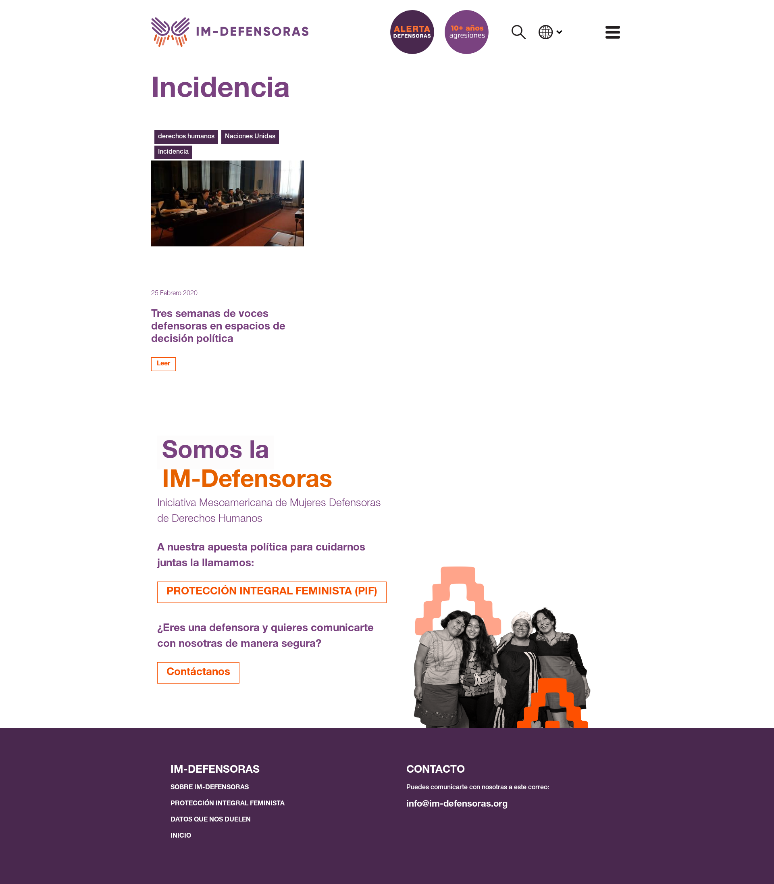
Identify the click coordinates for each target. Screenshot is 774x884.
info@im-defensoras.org (457, 804)
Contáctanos (198, 672)
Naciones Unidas (250, 137)
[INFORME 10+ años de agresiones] (466, 32)
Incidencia (173, 152)
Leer (163, 364)
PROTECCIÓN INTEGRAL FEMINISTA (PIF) (271, 592)
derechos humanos (186, 137)
